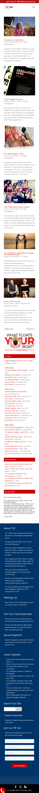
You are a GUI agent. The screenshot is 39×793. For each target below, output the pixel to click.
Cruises (14, 779)
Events (21, 779)
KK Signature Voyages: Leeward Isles (17, 432)
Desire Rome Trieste (12, 451)
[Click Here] (22, 605)
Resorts (29, 779)
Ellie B (8, 101)
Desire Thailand (10, 382)
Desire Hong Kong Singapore (14, 427)
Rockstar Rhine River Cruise (14, 446)
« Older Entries (8, 329)
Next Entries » (30, 329)
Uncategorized (8, 44)
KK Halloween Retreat (12, 380)
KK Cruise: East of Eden (12, 453)
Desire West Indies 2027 (13, 396)
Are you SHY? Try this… (12, 301)
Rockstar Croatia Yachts (12, 413)
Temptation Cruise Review (14, 40)
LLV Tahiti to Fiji (10, 406)
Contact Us (15, 781)
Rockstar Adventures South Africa (16, 392)
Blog (7, 781)
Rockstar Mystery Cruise (13, 408)
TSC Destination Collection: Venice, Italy (19, 681)
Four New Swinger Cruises (14, 154)
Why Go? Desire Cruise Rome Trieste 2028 (18, 469)
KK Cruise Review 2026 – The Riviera (18, 688)
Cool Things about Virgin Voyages (17, 207)
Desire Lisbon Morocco (12, 415)
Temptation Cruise (11, 377)
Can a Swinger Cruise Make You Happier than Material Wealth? (19, 254)
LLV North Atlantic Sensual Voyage (16, 370)
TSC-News (23, 42)
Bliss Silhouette (10, 403)
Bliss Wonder (9, 384)
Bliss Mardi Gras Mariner (13, 430)
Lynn (7, 42)
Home (7, 779)
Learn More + (9, 722)
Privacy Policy (26, 781)
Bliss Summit (9, 399)
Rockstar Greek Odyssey (13, 375)
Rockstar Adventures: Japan (14, 437)
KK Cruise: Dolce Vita (11, 411)
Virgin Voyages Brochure (13, 99)
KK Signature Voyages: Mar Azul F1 (16, 441)
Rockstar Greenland (11, 449)
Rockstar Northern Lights (13, 401)
